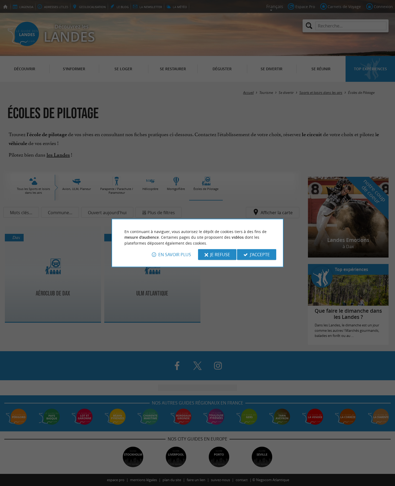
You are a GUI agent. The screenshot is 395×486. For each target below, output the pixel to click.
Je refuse (220, 255)
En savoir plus (174, 255)
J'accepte (260, 255)
